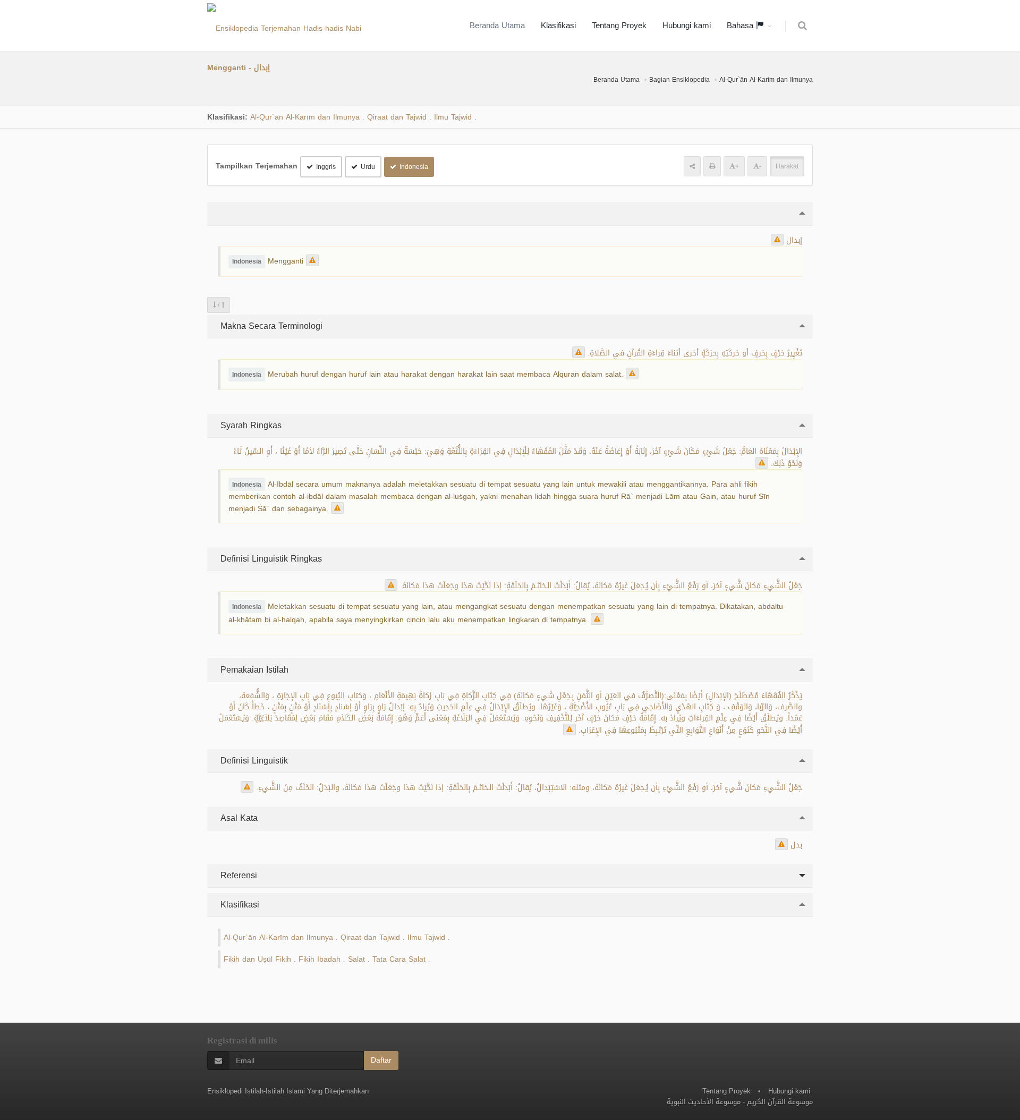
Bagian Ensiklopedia (679, 80)
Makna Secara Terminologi (270, 326)
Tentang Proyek (619, 25)
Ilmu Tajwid (453, 117)
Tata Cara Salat (399, 959)
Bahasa (741, 25)
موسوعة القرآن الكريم (780, 1101)
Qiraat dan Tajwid (397, 117)
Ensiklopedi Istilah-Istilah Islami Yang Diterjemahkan (288, 1091)
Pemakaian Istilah (253, 669)
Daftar (381, 1060)
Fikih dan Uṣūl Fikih (257, 959)
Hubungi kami (686, 25)
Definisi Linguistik (253, 760)
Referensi (237, 875)
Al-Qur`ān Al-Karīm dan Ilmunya (766, 80)
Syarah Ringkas (250, 425)
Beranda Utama (497, 25)
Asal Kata (238, 818)
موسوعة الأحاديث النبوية (704, 1101)
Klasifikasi (558, 25)
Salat (356, 959)
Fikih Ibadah (320, 959)
